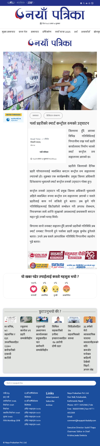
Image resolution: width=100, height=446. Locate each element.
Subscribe (50, 401)
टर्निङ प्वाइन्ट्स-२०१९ (32, 424)
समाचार (35, 31)
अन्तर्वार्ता (85, 31)
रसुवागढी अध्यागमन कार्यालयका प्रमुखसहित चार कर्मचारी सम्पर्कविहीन (42, 338)
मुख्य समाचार (8, 31)
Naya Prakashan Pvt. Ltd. (78, 393)
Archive (49, 405)
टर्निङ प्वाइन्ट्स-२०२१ (32, 416)
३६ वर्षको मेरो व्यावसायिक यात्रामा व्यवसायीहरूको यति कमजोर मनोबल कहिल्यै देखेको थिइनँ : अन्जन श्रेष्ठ (90, 348)
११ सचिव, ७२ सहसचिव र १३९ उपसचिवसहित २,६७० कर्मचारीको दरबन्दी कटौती (10, 342)
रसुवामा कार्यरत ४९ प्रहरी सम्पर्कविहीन (26, 332)
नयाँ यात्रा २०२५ (62, 31)
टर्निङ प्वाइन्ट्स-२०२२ (32, 413)
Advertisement (52, 397)
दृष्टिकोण (46, 31)
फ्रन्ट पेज (23, 31)
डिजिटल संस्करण (53, 115)
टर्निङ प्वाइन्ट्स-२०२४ (32, 409)
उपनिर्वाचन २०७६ (9, 401)
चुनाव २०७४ (7, 416)
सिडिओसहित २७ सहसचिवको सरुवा (74, 332)
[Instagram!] (89, 3)
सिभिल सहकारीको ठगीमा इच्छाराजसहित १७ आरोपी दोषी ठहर (58, 336)
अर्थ (75, 31)
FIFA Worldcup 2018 (11, 420)
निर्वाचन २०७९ (8, 405)
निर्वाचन (6, 409)
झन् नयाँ (6, 397)
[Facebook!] (81, 3)
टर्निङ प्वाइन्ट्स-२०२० (32, 420)
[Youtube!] (86, 3)
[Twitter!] (84, 3)
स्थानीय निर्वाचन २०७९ (11, 413)
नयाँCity (6, 393)
